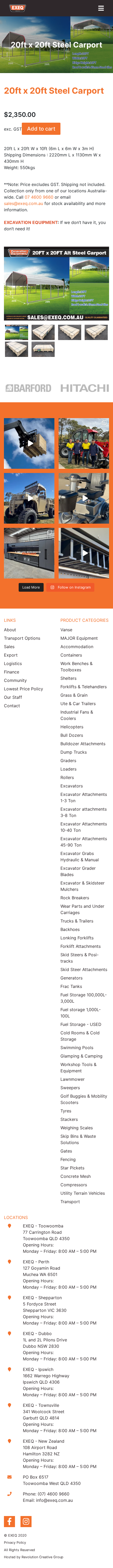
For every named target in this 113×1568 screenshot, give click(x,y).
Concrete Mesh (75, 1176)
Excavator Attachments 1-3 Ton (83, 797)
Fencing (68, 1159)
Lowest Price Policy (23, 688)
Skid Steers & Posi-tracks (79, 958)
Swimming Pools (76, 1047)
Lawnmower (72, 1079)
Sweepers (70, 1087)
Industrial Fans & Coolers (76, 715)
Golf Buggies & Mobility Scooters (83, 1099)
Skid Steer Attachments (83, 969)
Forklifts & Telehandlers (83, 686)
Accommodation (76, 646)
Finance (11, 672)
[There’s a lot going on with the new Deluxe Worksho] (29, 553)
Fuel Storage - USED (80, 1024)
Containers (71, 655)
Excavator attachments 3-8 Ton (83, 812)
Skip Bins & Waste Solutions (78, 1139)
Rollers (67, 777)
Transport (70, 1201)
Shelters (68, 678)
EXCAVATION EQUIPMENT (31, 222)
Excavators (71, 785)
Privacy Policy (15, 1543)
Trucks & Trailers (76, 921)
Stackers (69, 1119)
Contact (12, 705)
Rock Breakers (74, 897)
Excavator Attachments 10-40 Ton (83, 827)
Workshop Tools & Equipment (78, 1067)
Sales (9, 646)
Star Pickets (72, 1167)
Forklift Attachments (80, 946)
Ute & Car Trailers (78, 703)
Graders (68, 760)
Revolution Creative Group (42, 1557)
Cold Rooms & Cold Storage (80, 1036)
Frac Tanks (71, 986)
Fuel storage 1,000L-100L (80, 1013)
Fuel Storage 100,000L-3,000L (83, 998)
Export (11, 655)
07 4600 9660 (39, 197)
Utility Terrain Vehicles (82, 1193)
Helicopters (71, 726)
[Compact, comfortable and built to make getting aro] (84, 498)
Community (15, 680)
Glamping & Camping (81, 1056)
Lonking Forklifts (77, 937)
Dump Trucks (73, 752)
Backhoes (70, 929)
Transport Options (22, 638)
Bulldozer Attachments (82, 743)
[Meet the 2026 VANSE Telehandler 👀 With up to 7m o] (29, 443)
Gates (66, 1151)
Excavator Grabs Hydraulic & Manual (79, 856)
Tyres (65, 1110)
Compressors (73, 1184)
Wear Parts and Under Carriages (82, 909)
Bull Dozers (71, 735)
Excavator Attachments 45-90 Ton (83, 842)
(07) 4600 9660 (53, 1494)
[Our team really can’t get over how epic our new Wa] (29, 498)
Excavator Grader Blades (78, 871)
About (10, 629)
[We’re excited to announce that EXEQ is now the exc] (84, 443)
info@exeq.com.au (54, 1500)
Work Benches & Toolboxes (76, 666)
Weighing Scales (76, 1127)
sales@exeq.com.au (23, 203)
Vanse (66, 629)
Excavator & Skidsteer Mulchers (82, 886)
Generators (71, 978)
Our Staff (13, 697)
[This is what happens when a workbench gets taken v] (84, 553)
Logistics (13, 663)
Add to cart (41, 129)
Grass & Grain (74, 695)
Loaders (68, 769)
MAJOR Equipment (79, 638)
